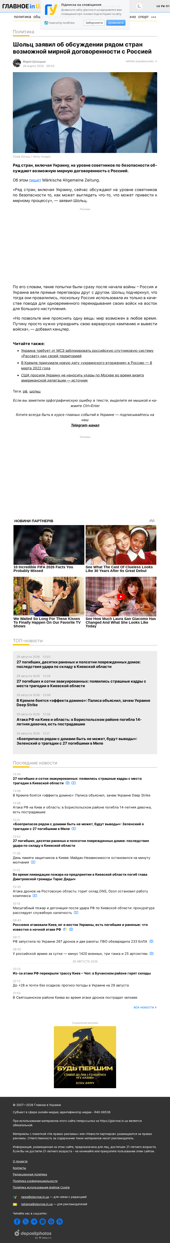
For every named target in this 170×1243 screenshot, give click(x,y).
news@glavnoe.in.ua (35, 1197)
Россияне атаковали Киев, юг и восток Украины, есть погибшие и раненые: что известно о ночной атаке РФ (80, 924)
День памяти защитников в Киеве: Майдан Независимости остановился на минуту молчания (81, 857)
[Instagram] (42, 1221)
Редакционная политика (30, 1174)
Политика (22, 16)
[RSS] (59, 1221)
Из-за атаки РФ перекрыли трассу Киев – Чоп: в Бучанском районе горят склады (82, 971)
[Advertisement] (85, 246)
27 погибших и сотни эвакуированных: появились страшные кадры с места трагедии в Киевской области (77, 778)
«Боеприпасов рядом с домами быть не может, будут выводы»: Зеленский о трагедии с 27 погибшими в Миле (78, 824)
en (167, 6)
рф (25, 391)
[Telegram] (34, 1221)
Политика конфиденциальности (35, 1181)
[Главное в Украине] (23, 7)
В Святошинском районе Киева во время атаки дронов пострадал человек (75, 995)
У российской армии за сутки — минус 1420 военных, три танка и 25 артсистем (80, 951)
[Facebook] (17, 1221)
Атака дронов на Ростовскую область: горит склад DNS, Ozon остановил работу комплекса (80, 891)
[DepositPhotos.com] (33, 1235)
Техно (131, 16)
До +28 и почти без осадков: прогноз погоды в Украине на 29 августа (71, 983)
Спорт (143, 16)
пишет (35, 180)
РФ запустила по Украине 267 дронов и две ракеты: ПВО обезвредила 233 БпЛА (80, 939)
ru (163, 6)
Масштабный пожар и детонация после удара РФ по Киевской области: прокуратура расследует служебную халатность (83, 908)
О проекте (20, 1161)
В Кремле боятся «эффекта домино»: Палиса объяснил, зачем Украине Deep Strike (81, 793)
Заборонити (94, 23)
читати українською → (141, 61)
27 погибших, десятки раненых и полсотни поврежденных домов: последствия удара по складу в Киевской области (81, 841)
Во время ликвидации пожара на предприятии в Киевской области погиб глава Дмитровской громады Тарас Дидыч (80, 874)
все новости (144, 1007)
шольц (35, 391)
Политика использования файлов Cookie (41, 1187)
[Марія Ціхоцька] (17, 66)
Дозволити (116, 23)
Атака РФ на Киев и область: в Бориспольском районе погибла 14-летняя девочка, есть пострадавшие (82, 807)
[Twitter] (25, 1221)
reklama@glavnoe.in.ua (37, 1204)
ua (158, 6)
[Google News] (51, 1221)
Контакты (19, 1168)
